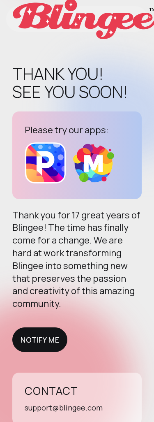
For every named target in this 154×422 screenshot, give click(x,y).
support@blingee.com (64, 408)
